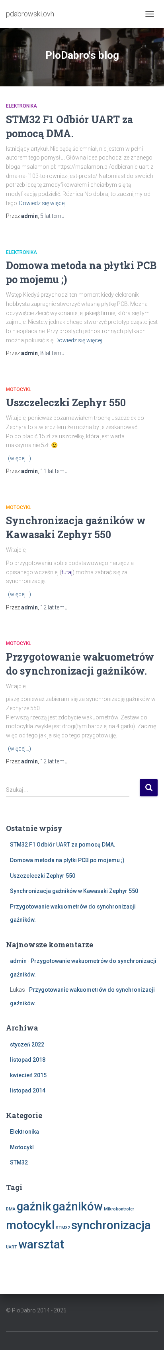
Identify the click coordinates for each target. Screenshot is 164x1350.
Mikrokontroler (119, 1209)
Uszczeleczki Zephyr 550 (66, 402)
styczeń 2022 (27, 1044)
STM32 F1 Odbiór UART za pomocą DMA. (62, 844)
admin (18, 961)
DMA (11, 1209)
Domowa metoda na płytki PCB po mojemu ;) (67, 860)
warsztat (41, 1244)
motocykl (30, 1225)
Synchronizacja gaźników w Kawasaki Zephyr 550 (74, 891)
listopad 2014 (27, 1090)
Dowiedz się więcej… (44, 203)
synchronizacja (111, 1225)
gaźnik (34, 1206)
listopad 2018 (27, 1059)
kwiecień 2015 (28, 1075)
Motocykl (18, 389)
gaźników (78, 1206)
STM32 (19, 1162)
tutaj (67, 572)
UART (11, 1247)
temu (52, 216)
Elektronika (21, 106)
